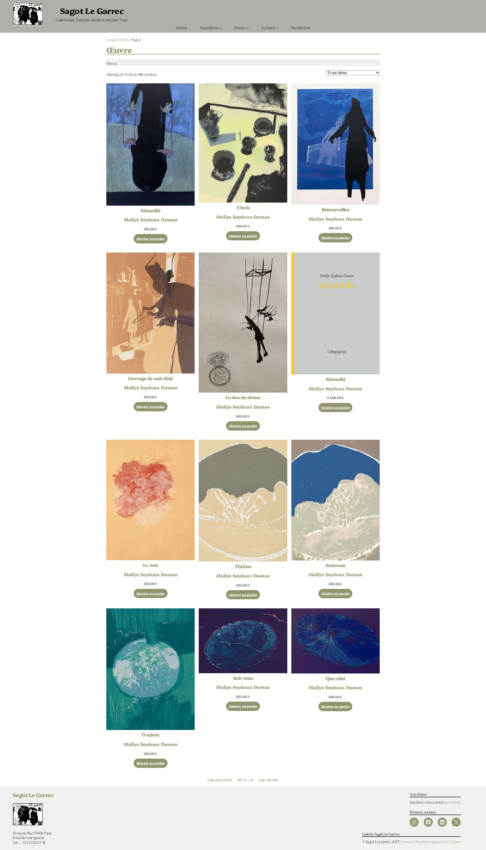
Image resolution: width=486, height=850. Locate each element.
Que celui (335, 678)
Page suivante (268, 780)
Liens (456, 841)
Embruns (335, 565)
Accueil (111, 39)
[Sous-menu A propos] (277, 28)
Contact (407, 841)
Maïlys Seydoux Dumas (150, 219)
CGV (446, 841)
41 (251, 779)
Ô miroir (150, 734)
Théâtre (243, 566)
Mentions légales (428, 841)
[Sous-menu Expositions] (220, 28)
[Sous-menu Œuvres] (248, 28)
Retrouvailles (336, 209)
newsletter (452, 802)
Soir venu (243, 678)
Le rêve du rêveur (243, 397)
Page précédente (219, 780)
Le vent (150, 565)
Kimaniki (150, 210)
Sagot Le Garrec (92, 10)
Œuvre (124, 39)
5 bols (242, 207)
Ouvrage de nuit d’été (150, 378)
